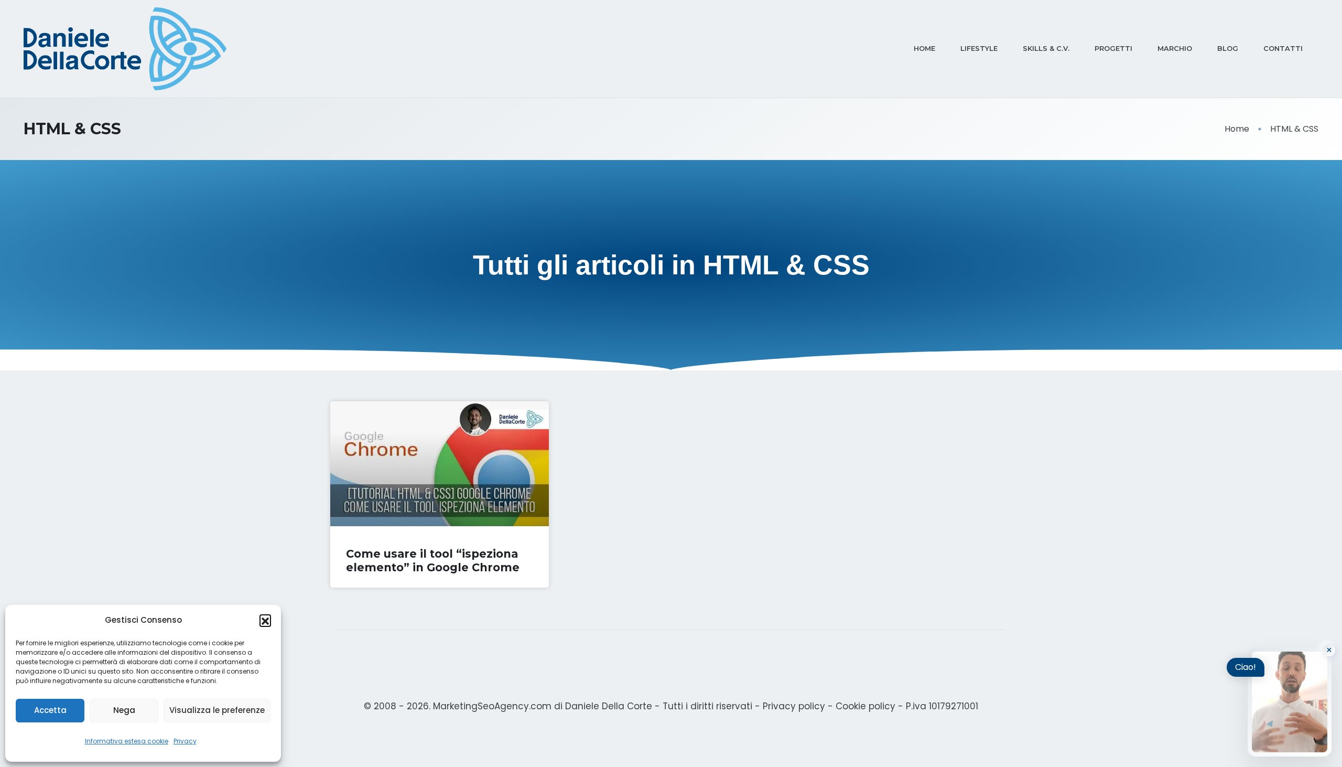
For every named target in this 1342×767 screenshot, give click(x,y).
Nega (124, 710)
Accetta (50, 710)
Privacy (185, 741)
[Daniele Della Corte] (125, 48)
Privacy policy (794, 706)
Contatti (1283, 48)
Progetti (1113, 48)
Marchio (1174, 48)
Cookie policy (865, 706)
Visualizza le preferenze (217, 710)
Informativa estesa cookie (126, 741)
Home (924, 48)
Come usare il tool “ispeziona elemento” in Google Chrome (433, 560)
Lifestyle (979, 48)
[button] (265, 620)
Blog (1227, 48)
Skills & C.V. (1046, 48)
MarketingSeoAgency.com (492, 706)
